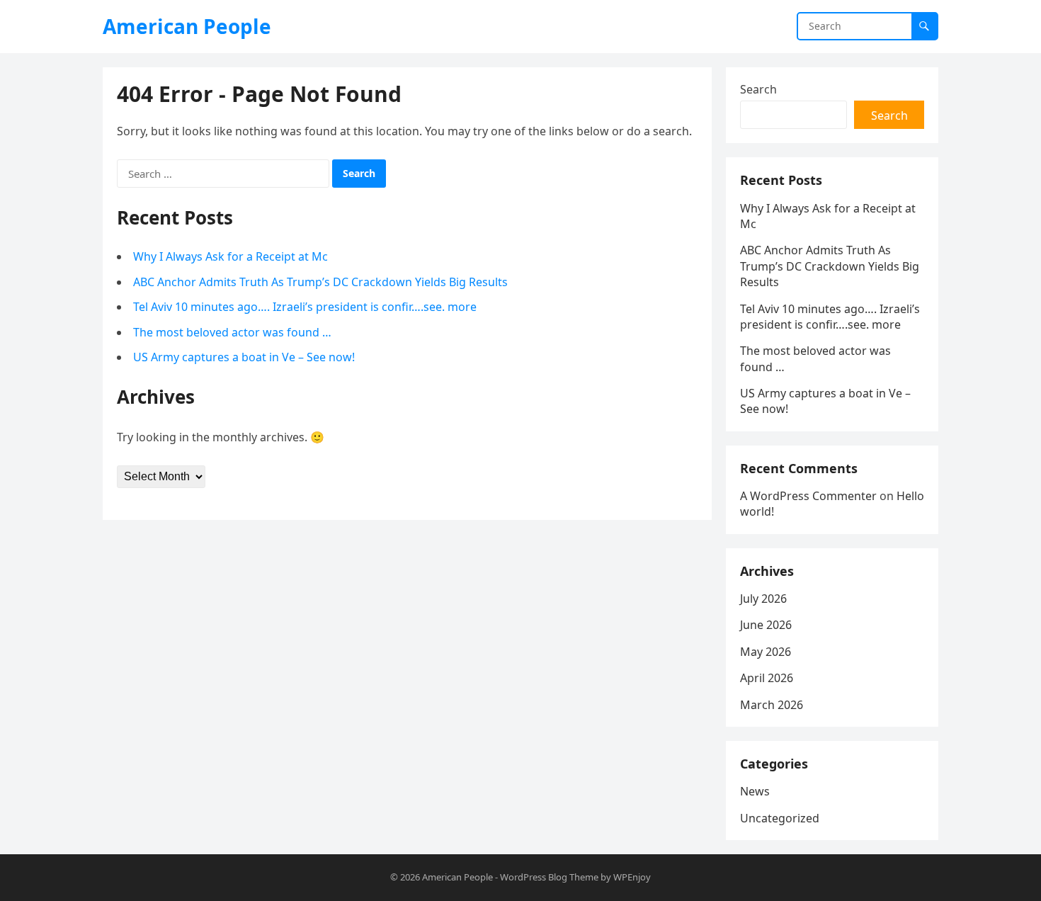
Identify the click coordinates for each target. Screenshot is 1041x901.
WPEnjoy (632, 877)
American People (187, 26)
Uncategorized (779, 818)
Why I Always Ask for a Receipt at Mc (230, 256)
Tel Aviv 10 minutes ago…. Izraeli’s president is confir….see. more (305, 306)
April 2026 (766, 678)
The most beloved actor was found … (232, 332)
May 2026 (765, 651)
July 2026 (763, 598)
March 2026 (771, 705)
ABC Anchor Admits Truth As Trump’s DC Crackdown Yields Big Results (320, 282)
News (755, 791)
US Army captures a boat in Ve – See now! (244, 357)
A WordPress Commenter (808, 496)
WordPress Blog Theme (549, 877)
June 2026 (766, 625)
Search (758, 89)
